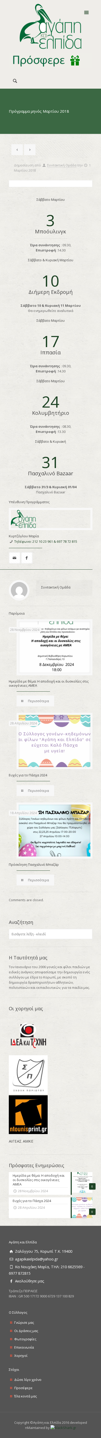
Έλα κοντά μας (25, 1396)
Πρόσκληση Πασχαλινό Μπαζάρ (34, 864)
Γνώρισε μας (24, 1322)
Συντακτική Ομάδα (61, 165)
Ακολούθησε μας (29, 1281)
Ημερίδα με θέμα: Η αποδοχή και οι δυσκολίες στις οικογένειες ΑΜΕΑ (49, 683)
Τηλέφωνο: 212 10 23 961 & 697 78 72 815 (45, 541)
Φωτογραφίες (25, 1339)
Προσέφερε (23, 1388)
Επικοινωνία (24, 1347)
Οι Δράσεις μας (26, 1330)
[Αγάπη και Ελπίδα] (51, 26)
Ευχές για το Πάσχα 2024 (28, 775)
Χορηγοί (20, 1355)
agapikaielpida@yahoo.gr (36, 1259)
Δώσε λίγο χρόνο (27, 1379)
